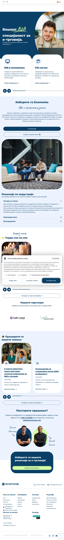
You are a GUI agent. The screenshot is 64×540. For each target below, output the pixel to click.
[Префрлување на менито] (60, 7)
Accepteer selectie (32, 280)
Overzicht (56, 258)
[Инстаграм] (53, 535)
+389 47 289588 (27, 418)
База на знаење (9, 495)
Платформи (22, 495)
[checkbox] (9, 275)
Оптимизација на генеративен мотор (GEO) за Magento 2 (47, 371)
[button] (5, 91)
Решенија (50, 495)
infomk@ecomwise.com (32, 420)
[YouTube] (56, 535)
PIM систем (30, 67)
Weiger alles (13, 280)
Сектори (35, 495)
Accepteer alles (51, 280)
